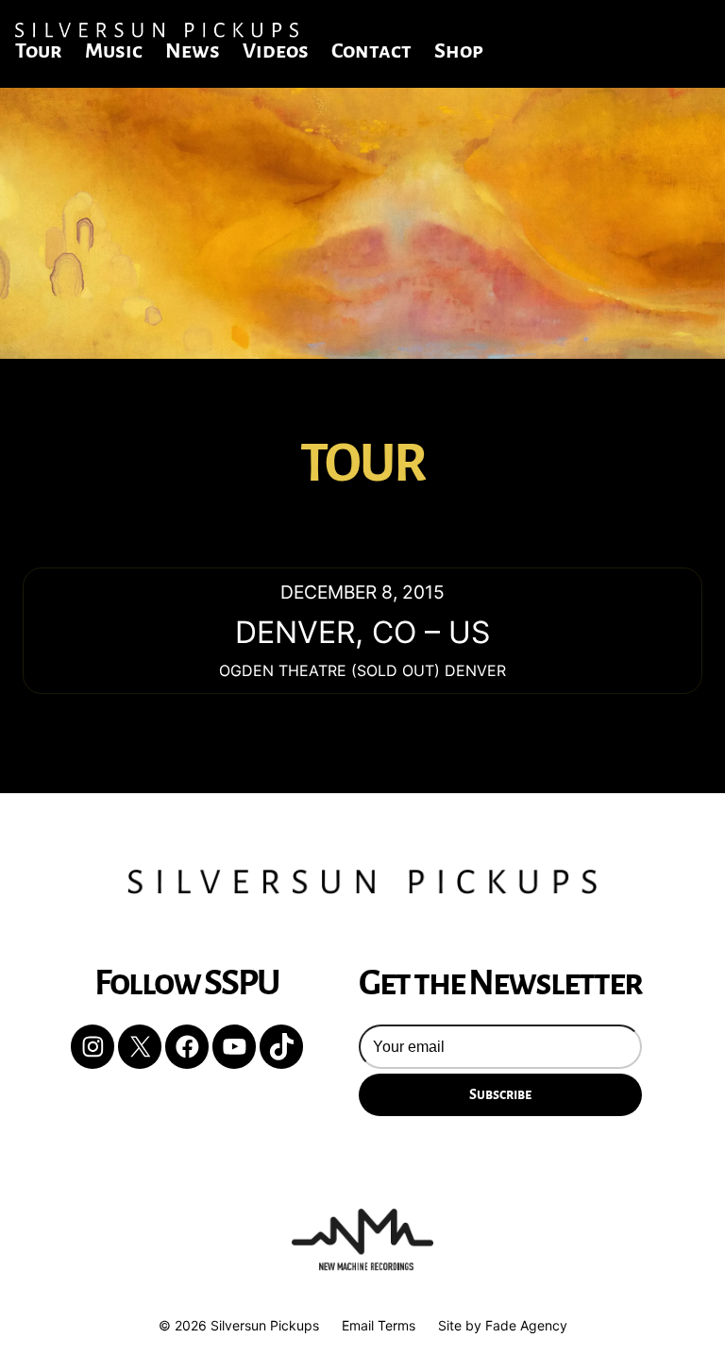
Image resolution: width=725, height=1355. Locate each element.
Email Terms (378, 1325)
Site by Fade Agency (502, 1325)
